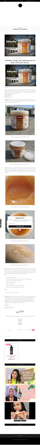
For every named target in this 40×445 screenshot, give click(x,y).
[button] (20, 218)
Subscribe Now (20, 226)
